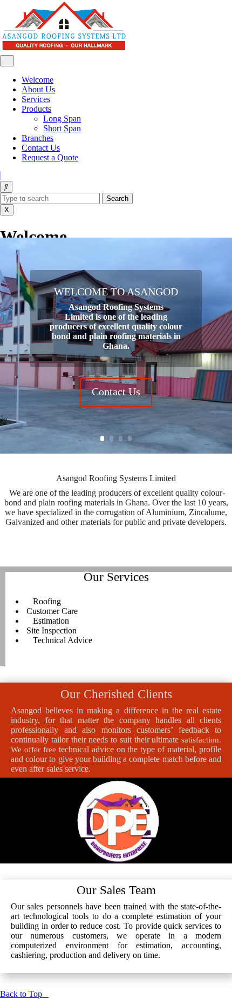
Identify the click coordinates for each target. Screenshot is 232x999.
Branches (37, 138)
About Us (38, 89)
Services (36, 99)
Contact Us (41, 147)
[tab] (7, 60)
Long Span (62, 118)
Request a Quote (50, 157)
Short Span (62, 128)
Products (36, 108)
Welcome (37, 79)
